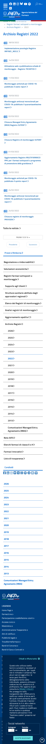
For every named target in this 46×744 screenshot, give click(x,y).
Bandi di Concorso (9, 645)
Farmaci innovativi (13, 451)
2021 (10, 365)
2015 (10, 406)
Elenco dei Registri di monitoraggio (22, 303)
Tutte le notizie (11, 228)
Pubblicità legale (9, 637)
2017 (10, 393)
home (5, 21)
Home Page (7, 610)
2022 (10, 358)
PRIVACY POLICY (26, 689)
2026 (10, 330)
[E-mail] (33, 473)
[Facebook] (5, 473)
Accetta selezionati (23, 738)
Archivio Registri (14, 27)
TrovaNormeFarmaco (11, 641)
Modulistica (7, 625)
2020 (10, 372)
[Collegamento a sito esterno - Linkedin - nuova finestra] (14, 4)
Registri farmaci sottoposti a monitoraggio (24, 24)
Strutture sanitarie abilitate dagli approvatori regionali (21, 294)
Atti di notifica (8, 633)
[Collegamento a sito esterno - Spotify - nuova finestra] (29, 4)
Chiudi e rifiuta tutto (28, 658)
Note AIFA (9, 437)
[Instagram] (11, 473)
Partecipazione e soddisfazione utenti (17, 618)
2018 (10, 386)
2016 (10, 400)
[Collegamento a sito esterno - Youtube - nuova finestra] (26, 4)
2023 (10, 351)
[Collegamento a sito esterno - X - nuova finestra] (10, 8)
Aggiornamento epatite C (17, 317)
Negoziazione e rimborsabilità (18, 262)
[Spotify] (25, 473)
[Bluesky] (15, 473)
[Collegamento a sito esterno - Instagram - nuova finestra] (18, 4)
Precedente (13, 244)
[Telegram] (29, 473)
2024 (10, 344)
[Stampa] (36, 473)
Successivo (33, 244)
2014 (10, 413)
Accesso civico (8, 622)
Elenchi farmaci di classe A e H (18, 444)
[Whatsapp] (22, 473)
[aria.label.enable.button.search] (36, 4)
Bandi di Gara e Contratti (12, 649)
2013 (10, 420)
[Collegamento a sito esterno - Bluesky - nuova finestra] (22, 4)
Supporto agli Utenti (15, 286)
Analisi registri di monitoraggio (20, 310)
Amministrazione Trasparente (14, 629)
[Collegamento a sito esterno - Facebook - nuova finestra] (11, 4)
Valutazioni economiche (15, 269)
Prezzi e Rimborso (18, 21)
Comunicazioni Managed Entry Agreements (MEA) (22, 429)
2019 (10, 379)
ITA (40, 4)
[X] (18, 473)
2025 (10, 337)
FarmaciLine (7, 614)
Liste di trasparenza (13, 458)
